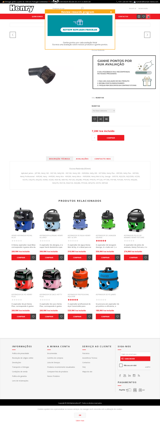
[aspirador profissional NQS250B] (80, 279)
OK (80, 415)
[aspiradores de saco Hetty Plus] (52, 279)
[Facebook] (120, 375)
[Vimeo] (129, 375)
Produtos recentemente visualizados (61, 367)
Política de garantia (19, 376)
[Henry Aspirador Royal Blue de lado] (23, 220)
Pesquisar (82, 8)
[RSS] (138, 375)
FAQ (84, 367)
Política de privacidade (20, 353)
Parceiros (85, 353)
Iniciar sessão (143, 8)
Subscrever (130, 359)
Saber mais (80, 420)
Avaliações (82, 159)
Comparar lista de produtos (57, 371)
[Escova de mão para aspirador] (42, 74)
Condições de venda (19, 371)
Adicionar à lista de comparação (100, 119)
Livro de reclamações (20, 381)
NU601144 (96, 106)
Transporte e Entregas (20, 367)
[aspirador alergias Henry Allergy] (52, 220)
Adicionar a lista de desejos (94, 119)
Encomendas (52, 353)
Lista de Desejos (53, 362)
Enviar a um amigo (106, 119)
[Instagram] (134, 375)
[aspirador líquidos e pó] (80, 220)
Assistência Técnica (89, 358)
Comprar (111, 138)
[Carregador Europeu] (13, 35)
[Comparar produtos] (139, 16)
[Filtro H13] (147, 35)
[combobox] (66, 8)
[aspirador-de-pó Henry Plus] (23, 279)
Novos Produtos (53, 376)
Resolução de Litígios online (22, 358)
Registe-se (132, 8)
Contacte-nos (103, 159)
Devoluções (16, 362)
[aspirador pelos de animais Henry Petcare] (136, 220)
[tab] (59, 158)
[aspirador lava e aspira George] (108, 220)
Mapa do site (87, 371)
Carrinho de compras (55, 358)
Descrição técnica (59, 159)
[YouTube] (124, 375)
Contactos (86, 362)
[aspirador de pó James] (108, 279)
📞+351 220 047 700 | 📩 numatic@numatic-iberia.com (137, 2)
